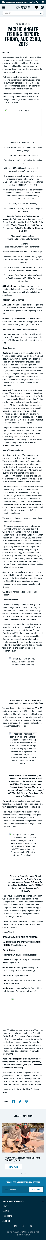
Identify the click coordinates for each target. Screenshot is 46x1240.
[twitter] (19, 1101)
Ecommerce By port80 (23, 1234)
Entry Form (19, 275)
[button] (3, 7)
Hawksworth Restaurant (15, 259)
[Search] (40, 13)
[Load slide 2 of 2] (25, 1173)
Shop (4, 1206)
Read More (13, 1166)
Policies (5, 1211)
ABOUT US (6, 1221)
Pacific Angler (14, 278)
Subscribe (35, 1189)
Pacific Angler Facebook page (28, 1084)
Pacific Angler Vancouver (13, 1201)
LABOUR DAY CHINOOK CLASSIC (23, 142)
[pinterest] (26, 1101)
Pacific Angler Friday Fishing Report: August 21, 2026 (22, 1159)
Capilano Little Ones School (25, 198)
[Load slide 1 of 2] (21, 1173)
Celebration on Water (14, 182)
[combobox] (23, 13)
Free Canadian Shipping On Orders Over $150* (21, 2)
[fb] (13, 1101)
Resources (7, 1216)
